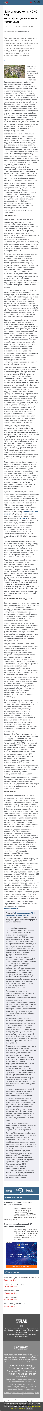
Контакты (18, 1330)
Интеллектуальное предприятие (20, 1387)
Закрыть (29, 1409)
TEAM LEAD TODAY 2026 (13, 1284)
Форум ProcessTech (11, 1290)
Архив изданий (21, 1332)
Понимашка (22, 1376)
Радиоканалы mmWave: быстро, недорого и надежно (18, 1203)
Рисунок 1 (23, 518)
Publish (11, 1374)
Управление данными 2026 (14, 1303)
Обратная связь (32, 1329)
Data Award (10, 1379)
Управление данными (26, 1379)
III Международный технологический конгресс (21, 1277)
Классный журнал (27, 1374)
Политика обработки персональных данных (21, 1334)
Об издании (21, 1329)
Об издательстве (10, 1329)
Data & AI (12, 1384)
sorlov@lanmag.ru (11, 908)
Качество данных (25, 1384)
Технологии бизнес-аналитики (21, 1382)
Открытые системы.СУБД (22, 1368)
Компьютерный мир (22, 1365)
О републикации (28, 1330)
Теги (36, 1330)
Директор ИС (13, 1371)
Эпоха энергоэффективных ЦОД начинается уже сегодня (18, 1225)
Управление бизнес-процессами (20, 1389)
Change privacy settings (21, 1336)
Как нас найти (8, 1330)
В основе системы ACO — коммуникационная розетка (21, 914)
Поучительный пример (22, 31)
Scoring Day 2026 (10, 1297)
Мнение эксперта (13, 1197)
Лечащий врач (30, 1371)
